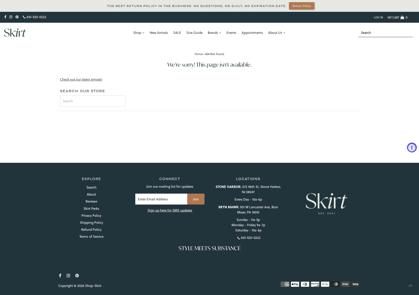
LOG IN (378, 17)
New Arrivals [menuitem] (159, 32)
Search (91, 187)
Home (199, 54)
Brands (213, 32)
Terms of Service (91, 236)
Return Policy (301, 6)
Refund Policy (91, 229)
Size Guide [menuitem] (194, 32)
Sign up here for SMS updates (170, 210)
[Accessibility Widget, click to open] (412, 148)
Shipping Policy (91, 222)
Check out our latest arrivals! (81, 79)
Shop (137, 32)
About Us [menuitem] (275, 32)
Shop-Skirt (93, 285)
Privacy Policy (91, 215)
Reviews (91, 201)
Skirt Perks (91, 208)
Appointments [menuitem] (252, 32)
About (91, 194)
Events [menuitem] (231, 32)
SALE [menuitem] (177, 32)
